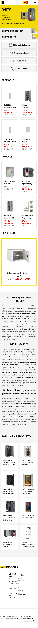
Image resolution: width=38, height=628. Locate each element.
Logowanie (22, 594)
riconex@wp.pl (13, 588)
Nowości (21, 587)
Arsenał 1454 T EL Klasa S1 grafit (27, 106)
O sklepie (21, 575)
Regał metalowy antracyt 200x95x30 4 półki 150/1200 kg (28, 544)
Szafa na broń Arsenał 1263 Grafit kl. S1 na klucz (9, 518)
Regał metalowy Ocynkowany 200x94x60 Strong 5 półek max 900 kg (27, 217)
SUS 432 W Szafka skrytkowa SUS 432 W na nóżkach (27, 140)
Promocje (21, 584)
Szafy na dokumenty (12, 30)
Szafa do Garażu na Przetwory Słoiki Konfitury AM (28, 491)
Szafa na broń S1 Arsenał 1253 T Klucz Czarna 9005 (9, 491)
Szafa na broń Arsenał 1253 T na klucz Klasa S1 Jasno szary (27, 463)
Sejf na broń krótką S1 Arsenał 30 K (19, 274)
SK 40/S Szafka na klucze (9, 182)
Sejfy (6, 9)
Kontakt (21, 591)
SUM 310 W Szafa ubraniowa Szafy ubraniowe (10, 140)
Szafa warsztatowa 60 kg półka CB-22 (28, 517)
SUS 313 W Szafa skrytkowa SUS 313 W (10, 106)
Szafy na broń (9, 36)
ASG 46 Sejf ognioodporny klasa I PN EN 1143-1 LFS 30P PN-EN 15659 (27, 182)
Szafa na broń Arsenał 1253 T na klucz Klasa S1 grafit (9, 462)
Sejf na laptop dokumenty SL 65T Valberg (9, 544)
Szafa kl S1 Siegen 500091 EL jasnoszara (9, 217)
